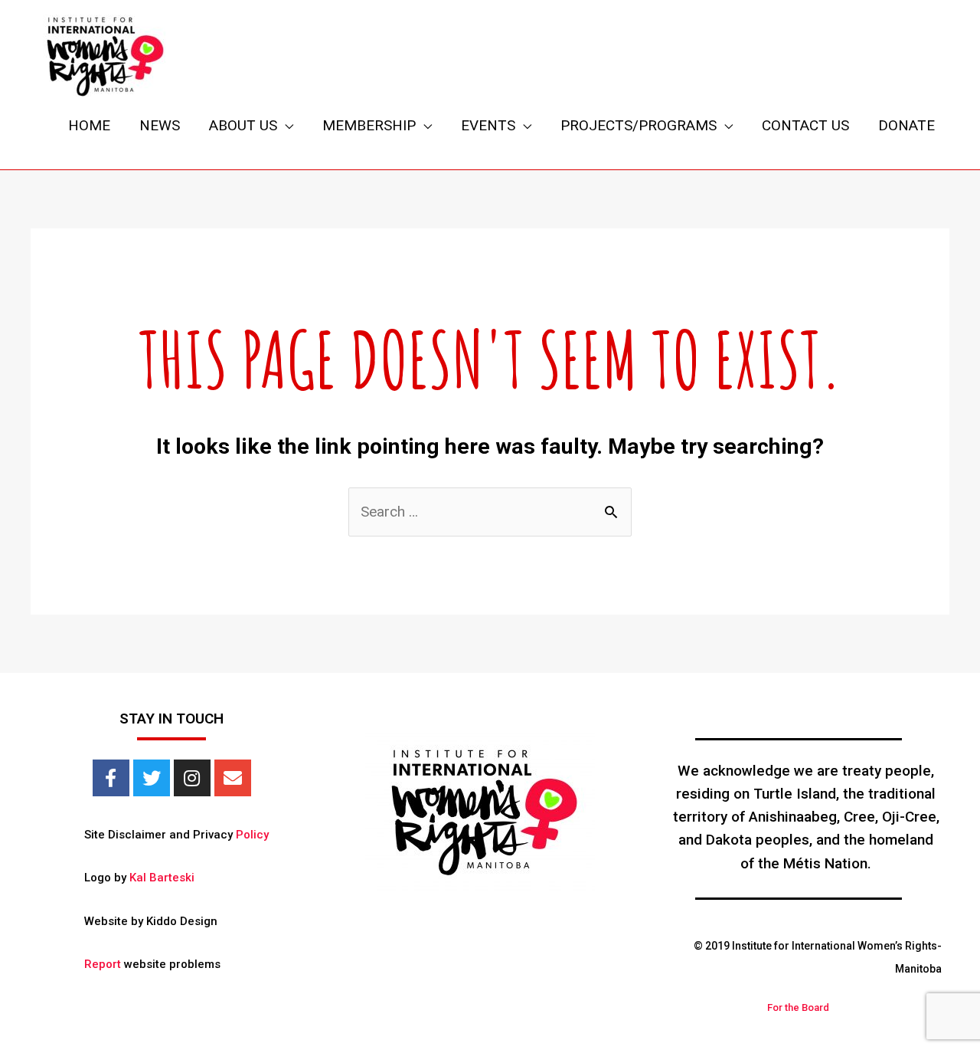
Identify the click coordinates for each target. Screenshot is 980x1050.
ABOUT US (243, 125)
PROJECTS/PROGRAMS (638, 125)
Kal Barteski (161, 877)
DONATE (906, 125)
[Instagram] (192, 778)
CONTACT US (805, 125)
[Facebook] (111, 778)
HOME (89, 125)
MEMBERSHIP (369, 125)
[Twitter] (151, 778)
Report (102, 964)
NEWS (159, 125)
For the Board (798, 1007)
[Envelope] (232, 778)
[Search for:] (490, 511)
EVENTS (488, 125)
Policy (252, 835)
